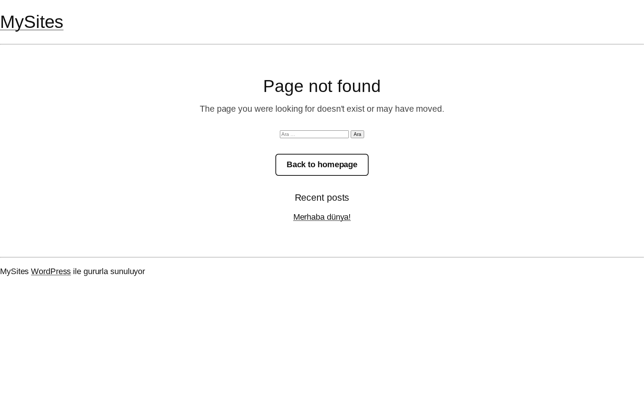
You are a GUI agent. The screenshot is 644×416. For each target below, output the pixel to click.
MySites (31, 22)
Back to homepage (322, 164)
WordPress (51, 271)
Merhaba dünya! (322, 217)
